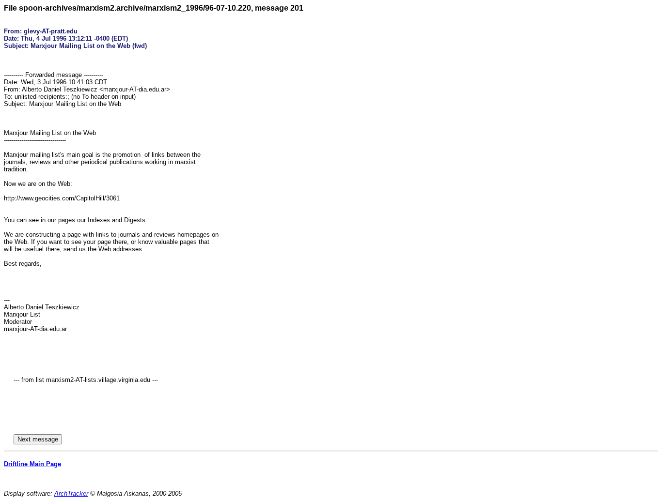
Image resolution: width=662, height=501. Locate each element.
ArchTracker (71, 493)
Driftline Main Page (32, 464)
